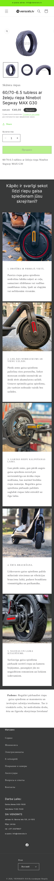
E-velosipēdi (11, 759)
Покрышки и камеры (16, 766)
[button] (6, 11)
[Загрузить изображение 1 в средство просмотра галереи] (10, 69)
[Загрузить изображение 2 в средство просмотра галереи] (27, 69)
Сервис (9, 738)
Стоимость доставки (31, 114)
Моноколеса (11, 745)
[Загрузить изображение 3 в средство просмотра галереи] (43, 69)
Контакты (10, 787)
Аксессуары (11, 773)
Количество (8, 132)
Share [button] (9, 124)
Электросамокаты (14, 752)
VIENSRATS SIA (21, 879)
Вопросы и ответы (14, 780)
